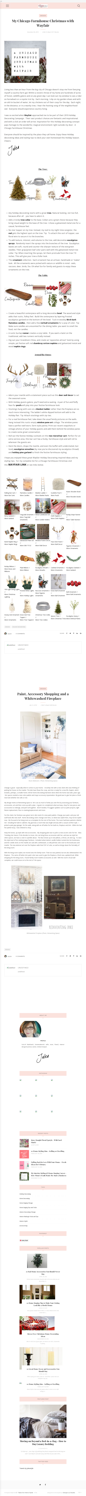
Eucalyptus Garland (72, 568)
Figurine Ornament (72, 546)
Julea (10, 634)
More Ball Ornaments (73, 594)
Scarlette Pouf (56, 493)
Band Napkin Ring (10, 542)
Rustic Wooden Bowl (73, 492)
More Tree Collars (41, 620)
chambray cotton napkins (45, 343)
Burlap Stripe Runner (73, 515)
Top (79, 1492)
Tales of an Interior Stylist (25, 1492)
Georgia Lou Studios (69, 1492)
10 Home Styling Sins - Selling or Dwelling (47, 1151)
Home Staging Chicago (26, 1203)
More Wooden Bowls (73, 497)
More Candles (24, 495)
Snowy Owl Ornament (11, 615)
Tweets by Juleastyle (26, 1468)
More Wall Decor (41, 545)
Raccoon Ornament (42, 591)
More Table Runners (73, 520)
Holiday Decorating (18, 626)
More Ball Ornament (58, 596)
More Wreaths (40, 570)
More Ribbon (24, 570)
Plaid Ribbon (24, 568)
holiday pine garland (21, 452)
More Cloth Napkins (57, 518)
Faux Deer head (56, 542)
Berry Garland (9, 516)
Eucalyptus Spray (72, 616)
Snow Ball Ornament (58, 591)
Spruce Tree (55, 616)
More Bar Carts (9, 495)
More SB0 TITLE (25, 545)
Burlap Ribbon (9, 566)
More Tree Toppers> (27, 620)
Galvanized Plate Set (27, 540)
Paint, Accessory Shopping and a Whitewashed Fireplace (43, 696)
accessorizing (23, 1226)
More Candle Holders (42, 520)
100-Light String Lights (12, 589)
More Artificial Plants (73, 619)
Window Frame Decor (42, 540)
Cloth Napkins (55, 516)
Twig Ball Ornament (26, 515)
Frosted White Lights (27, 591)
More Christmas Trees (58, 619)
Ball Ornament (71, 592)
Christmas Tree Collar (42, 615)
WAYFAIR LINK (17, 464)
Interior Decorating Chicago (28, 1212)
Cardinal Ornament (57, 568)
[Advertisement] (20, 673)
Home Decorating (25, 1198)
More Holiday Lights (27, 596)
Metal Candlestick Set (42, 515)
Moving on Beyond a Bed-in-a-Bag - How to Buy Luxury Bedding (43, 1442)
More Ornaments (72, 548)
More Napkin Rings (10, 544)
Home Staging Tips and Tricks (28, 1207)
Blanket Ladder (40, 493)
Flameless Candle (26, 493)
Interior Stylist (24, 1221)
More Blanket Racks (42, 495)
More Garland (9, 518)
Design (43, 15)
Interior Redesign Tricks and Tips (29, 1216)
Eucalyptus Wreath (41, 568)
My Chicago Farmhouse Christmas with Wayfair (43, 23)
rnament (18, 260)
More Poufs (55, 495)
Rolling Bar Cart (9, 493)
